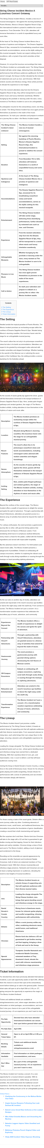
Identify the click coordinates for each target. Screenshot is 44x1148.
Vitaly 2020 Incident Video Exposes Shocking (22, 1137)
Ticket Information (8, 314)
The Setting (6, 307)
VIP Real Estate (12, 1)
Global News (4, 1094)
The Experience (7, 309)
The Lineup (6, 312)
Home (2, 1)
